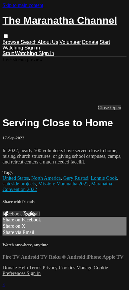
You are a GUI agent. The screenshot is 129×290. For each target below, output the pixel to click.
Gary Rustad (75, 178)
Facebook (13, 213)
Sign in (32, 47)
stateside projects (19, 183)
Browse (12, 42)
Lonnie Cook (104, 178)
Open (115, 107)
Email (34, 213)
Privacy (51, 267)
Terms (36, 267)
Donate (90, 42)
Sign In (46, 53)
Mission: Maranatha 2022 (63, 183)
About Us (48, 42)
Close (104, 107)
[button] (6, 36)
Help (23, 267)
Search (29, 42)
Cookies (67, 267)
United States (16, 178)
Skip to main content (23, 5)
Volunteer (70, 42)
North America (46, 178)
